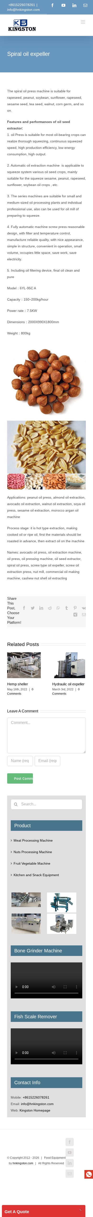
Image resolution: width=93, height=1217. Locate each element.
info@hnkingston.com (23, 10)
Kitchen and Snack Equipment (36, 875)
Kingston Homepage (35, 1110)
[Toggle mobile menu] (83, 21)
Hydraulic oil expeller (68, 684)
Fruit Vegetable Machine (32, 863)
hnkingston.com (23, 1163)
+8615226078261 (36, 1097)
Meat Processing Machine (33, 840)
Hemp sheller (17, 684)
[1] (88, 1174)
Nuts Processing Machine (33, 852)
